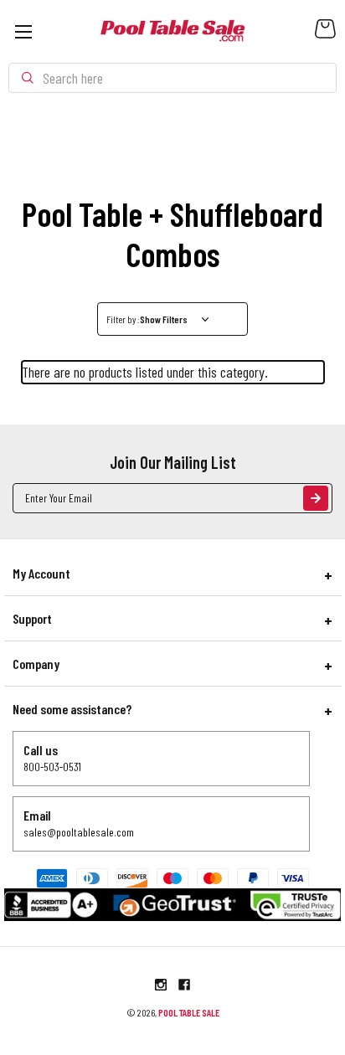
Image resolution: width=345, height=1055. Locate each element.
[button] (173, 319)
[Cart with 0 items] (325, 33)
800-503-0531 (52, 766)
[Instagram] (161, 985)
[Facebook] (184, 985)
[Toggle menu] (23, 31)
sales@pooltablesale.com (78, 832)
